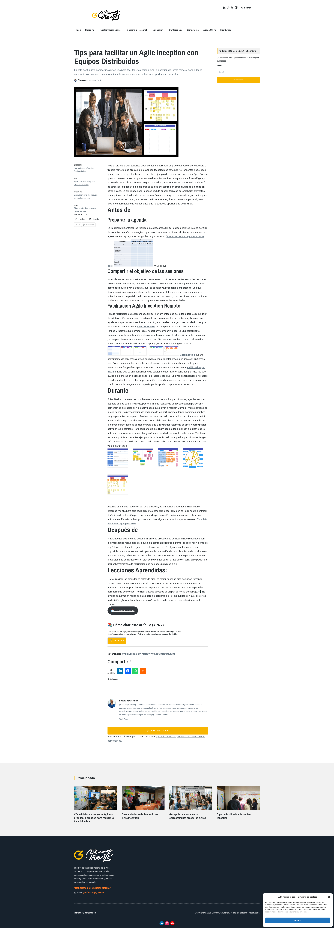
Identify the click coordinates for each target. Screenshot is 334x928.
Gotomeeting (187, 354)
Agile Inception (80, 181)
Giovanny (82, 80)
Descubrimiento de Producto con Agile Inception (140, 816)
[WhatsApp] (135, 671)
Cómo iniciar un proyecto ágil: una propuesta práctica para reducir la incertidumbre (94, 817)
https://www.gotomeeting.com (158, 653)
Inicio (78, 30)
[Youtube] (172, 923)
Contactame (192, 30)
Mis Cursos (225, 30)
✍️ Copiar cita (116, 640)
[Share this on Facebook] (128, 671)
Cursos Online (209, 30)
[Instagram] (167, 923)
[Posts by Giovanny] (76, 80)
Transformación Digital (109, 30)
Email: (219, 66)
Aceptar (297, 920)
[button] (328, 897)
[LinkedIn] (162, 923)
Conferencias (176, 30)
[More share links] (143, 671)
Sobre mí (89, 30)
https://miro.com (131, 653)
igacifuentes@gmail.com (94, 892)
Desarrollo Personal (137, 30)
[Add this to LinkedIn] (120, 671)
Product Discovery (81, 185)
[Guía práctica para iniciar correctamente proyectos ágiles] (190, 810)
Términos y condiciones (85, 913)
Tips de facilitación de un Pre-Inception (234, 816)
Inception (91, 181)
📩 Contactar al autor (123, 610)
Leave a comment (159, 730)
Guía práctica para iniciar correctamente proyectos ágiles (187, 816)
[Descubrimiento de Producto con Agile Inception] (143, 810)
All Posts (124, 719)
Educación (158, 30)
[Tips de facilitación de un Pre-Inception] (238, 810)
